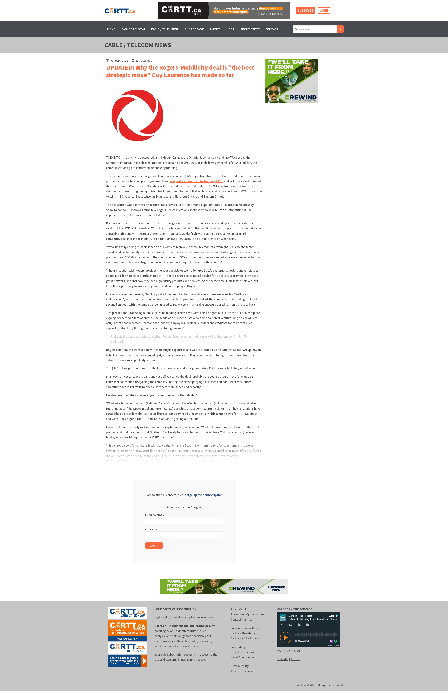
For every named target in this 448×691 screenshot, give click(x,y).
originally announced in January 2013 (196, 181)
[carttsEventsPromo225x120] (127, 630)
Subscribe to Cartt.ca (244, 628)
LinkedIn (282, 659)
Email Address (154, 514)
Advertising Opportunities (247, 614)
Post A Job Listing (243, 652)
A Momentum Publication (187, 626)
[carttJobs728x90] (224, 10)
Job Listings (239, 647)
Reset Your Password (244, 657)
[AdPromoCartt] (127, 661)
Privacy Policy (240, 666)
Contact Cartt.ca (241, 619)
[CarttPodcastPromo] (127, 647)
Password (152, 529)
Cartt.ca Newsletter (244, 633)
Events (215, 29)
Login (324, 10)
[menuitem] (111, 29)
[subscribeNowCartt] (127, 612)
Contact (271, 29)
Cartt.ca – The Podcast (246, 638)
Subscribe (305, 10)
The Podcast (194, 29)
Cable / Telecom (133, 29)
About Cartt (250, 29)
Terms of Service (242, 671)
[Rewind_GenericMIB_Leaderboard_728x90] (224, 586)
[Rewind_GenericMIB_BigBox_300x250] (291, 80)
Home (111, 29)
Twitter (295, 659)
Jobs (230, 29)
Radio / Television (164, 29)
